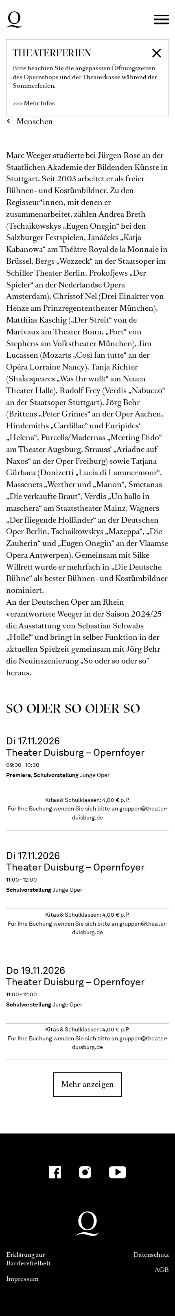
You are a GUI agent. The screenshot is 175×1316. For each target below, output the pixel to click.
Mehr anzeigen (87, 1084)
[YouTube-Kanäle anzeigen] (118, 1172)
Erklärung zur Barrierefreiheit (28, 1259)
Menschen (34, 121)
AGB (162, 1269)
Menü (161, 20)
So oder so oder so (73, 708)
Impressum (22, 1278)
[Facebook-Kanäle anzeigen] (55, 1172)
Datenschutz (151, 1254)
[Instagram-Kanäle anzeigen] (85, 1172)
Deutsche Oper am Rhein (14, 19)
